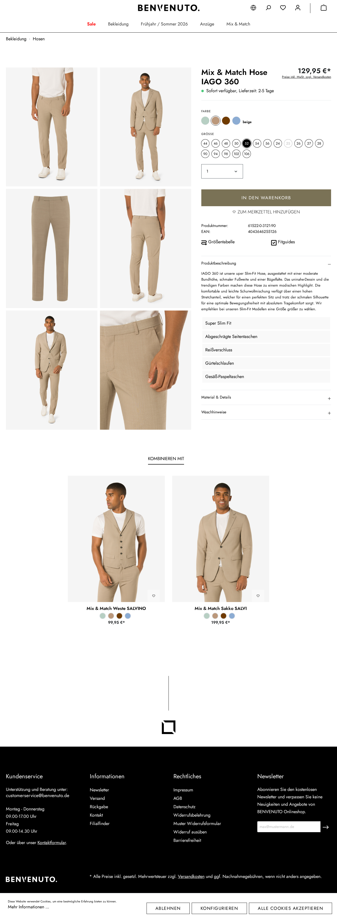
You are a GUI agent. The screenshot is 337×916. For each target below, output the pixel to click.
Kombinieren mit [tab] (166, 458)
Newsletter (99, 790)
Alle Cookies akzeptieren (290, 908)
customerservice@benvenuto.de (37, 795)
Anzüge (207, 24)
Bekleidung (118, 24)
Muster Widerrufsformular (197, 823)
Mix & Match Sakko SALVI (221, 608)
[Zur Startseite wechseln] (168, 7)
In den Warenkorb (266, 197)
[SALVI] (220, 539)
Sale (91, 24)
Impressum (183, 790)
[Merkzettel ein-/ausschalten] (154, 596)
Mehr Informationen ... (28, 907)
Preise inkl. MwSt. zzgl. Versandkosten (306, 77)
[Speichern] (325, 826)
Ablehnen (168, 908)
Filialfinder (100, 823)
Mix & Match (238, 24)
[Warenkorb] (323, 8)
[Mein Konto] (297, 8)
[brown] (226, 120)
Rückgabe (99, 807)
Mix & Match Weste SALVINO (116, 608)
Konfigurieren (219, 908)
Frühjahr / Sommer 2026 (164, 24)
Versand (97, 798)
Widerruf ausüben (190, 832)
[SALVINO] (116, 539)
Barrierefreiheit (187, 840)
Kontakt (96, 815)
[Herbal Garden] (205, 120)
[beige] (216, 120)
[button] (266, 263)
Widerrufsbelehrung (191, 815)
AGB (177, 798)
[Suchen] (268, 8)
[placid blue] (236, 120)
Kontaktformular (51, 842)
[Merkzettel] (283, 8)
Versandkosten (191, 876)
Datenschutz (184, 807)
